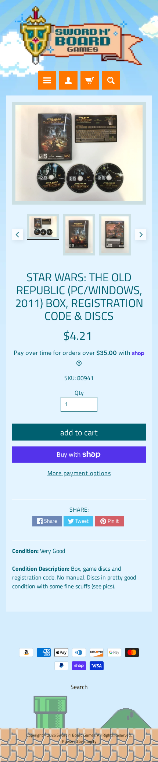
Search (79, 686)
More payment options (79, 473)
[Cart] (89, 80)
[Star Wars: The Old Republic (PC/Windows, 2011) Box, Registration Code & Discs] (43, 227)
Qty (79, 392)
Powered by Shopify (79, 741)
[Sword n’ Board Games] (79, 35)
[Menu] (47, 80)
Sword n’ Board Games (76, 735)
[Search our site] (111, 80)
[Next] (140, 234)
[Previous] (17, 234)
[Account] (68, 80)
